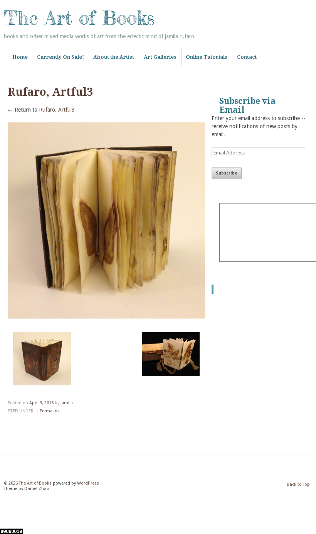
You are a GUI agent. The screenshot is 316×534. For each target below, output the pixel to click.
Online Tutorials (206, 57)
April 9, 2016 (41, 402)
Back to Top (298, 484)
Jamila (67, 402)
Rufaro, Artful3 (57, 110)
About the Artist (113, 57)
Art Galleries (160, 57)
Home (20, 57)
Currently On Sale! (60, 57)
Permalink (49, 411)
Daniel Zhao (36, 488)
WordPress (88, 483)
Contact (247, 57)
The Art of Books (79, 17)
